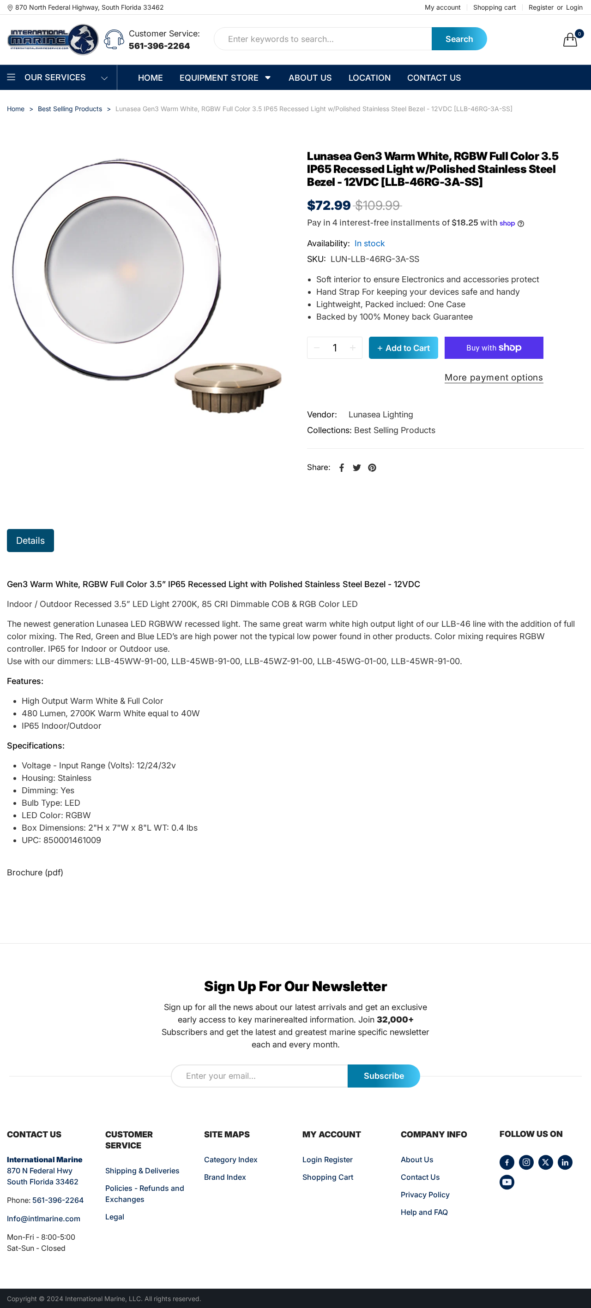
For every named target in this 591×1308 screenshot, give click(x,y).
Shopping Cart (327, 1177)
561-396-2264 (159, 46)
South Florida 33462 (42, 1181)
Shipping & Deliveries (142, 1170)
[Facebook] (507, 1162)
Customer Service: (164, 33)
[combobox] (323, 38)
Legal (114, 1216)
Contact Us (420, 1177)
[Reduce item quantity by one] (317, 347)
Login (574, 7)
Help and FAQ (424, 1212)
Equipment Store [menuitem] (219, 78)
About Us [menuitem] (310, 78)
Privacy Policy (425, 1194)
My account (443, 7)
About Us (417, 1159)
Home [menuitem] (150, 78)
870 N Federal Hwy (39, 1170)
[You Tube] (507, 1182)
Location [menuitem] (370, 78)
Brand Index (225, 1177)
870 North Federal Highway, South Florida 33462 (89, 7)
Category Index (231, 1159)
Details (30, 540)
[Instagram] (526, 1162)
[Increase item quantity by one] (353, 347)
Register (541, 7)
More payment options (494, 377)
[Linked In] (565, 1162)
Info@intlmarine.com (43, 1218)
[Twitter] (545, 1162)
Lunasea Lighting (381, 414)
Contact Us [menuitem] (434, 78)
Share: (319, 467)
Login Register (327, 1159)
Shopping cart (494, 7)
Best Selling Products (394, 430)
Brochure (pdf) (35, 872)
